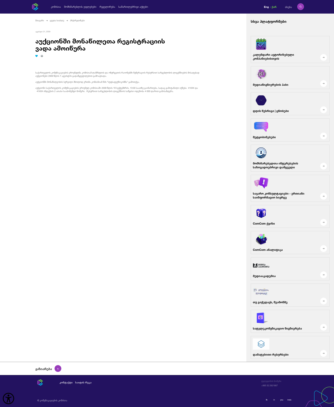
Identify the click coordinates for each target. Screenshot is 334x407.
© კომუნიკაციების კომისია (52, 400)
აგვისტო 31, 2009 (42, 31)
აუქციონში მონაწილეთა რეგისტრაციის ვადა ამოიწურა (100, 44)
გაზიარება (43, 368)
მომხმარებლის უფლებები (80, 6)
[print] (42, 56)
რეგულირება (107, 6)
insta (289, 399)
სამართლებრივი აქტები (133, 6)
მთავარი (39, 20)
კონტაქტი (66, 382)
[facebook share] (58, 368)
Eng (266, 6)
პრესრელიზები (77, 20)
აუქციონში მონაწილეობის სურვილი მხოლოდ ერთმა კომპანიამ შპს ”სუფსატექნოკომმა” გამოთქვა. (87, 81)
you (281, 399)
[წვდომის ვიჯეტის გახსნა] (8, 398)
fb (266, 399)
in (274, 399)
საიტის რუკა (83, 382)
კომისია (56, 6)
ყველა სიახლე (57, 20)
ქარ (274, 6)
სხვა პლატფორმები (268, 21)
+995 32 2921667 (271, 383)
